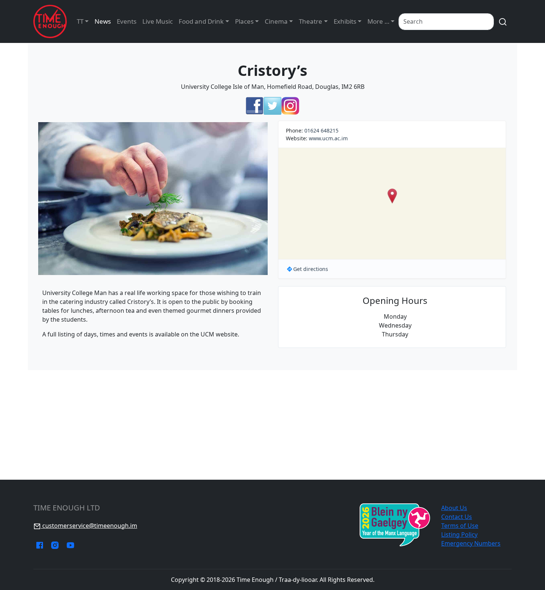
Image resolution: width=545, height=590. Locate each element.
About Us (454, 508)
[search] (503, 21)
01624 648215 (321, 130)
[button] (392, 196)
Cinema (276, 21)
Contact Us (456, 517)
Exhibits (345, 21)
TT (80, 21)
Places (244, 21)
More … (378, 21)
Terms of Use (459, 526)
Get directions (310, 268)
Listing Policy (459, 534)
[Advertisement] (272, 425)
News (103, 21)
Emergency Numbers (471, 543)
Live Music (157, 21)
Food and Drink (201, 21)
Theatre (310, 21)
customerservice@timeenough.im (89, 526)
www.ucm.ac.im (328, 138)
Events (126, 21)
